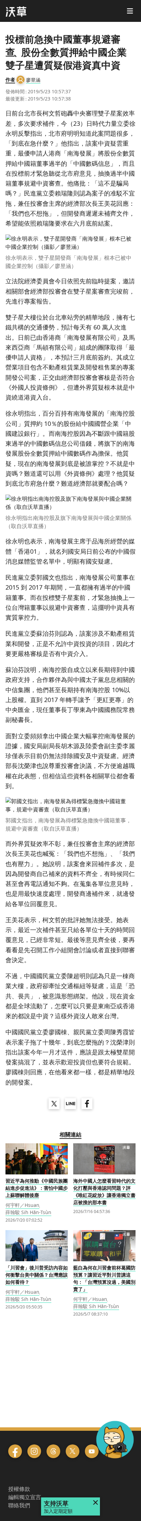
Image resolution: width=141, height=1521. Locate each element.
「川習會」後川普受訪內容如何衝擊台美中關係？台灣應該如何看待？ (36, 1274)
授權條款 (19, 1489)
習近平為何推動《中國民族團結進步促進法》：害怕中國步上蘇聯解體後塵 (36, 1187)
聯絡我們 (19, 1505)
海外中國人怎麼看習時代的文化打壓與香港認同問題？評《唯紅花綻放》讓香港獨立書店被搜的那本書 (104, 1191)
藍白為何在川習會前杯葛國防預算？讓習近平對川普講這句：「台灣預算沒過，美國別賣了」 (104, 1278)
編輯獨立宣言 (24, 1497)
